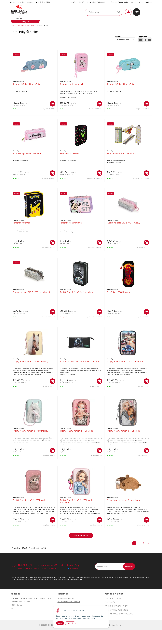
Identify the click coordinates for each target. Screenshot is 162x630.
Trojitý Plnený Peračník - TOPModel (76, 430)
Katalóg (73, 2)
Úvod (12, 25)
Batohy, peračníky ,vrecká (25, 25)
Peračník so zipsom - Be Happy (121, 153)
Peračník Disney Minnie (71, 222)
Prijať (60, 623)
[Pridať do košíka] (52, 104)
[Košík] (137, 12)
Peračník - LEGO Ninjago (118, 292)
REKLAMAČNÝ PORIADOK (116, 610)
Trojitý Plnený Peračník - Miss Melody (30, 361)
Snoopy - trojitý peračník (71, 84)
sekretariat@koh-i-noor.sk (23, 2)
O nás (133, 2)
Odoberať (129, 566)
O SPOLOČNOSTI (112, 602)
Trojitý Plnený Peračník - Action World (125, 361)
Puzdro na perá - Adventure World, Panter (80, 361)
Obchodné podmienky (119, 2)
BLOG (81, 2)
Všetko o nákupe (145, 2)
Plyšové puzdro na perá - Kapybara (123, 500)
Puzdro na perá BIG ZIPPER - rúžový (123, 222)
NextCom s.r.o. (117, 625)
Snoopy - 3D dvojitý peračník (26, 84)
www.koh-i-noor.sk (66, 598)
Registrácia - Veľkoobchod (97, 2)
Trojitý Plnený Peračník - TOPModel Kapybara (76, 501)
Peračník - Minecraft (69, 153)
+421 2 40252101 (44, 2)
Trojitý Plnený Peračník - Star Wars (76, 292)
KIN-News (74, 568)
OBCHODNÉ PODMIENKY (115, 606)
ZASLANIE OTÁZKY (112, 598)
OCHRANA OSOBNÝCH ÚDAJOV (118, 614)
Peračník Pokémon (21, 222)
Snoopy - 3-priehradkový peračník (29, 153)
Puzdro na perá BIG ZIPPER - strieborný (31, 292)
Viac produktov (81, 535)
